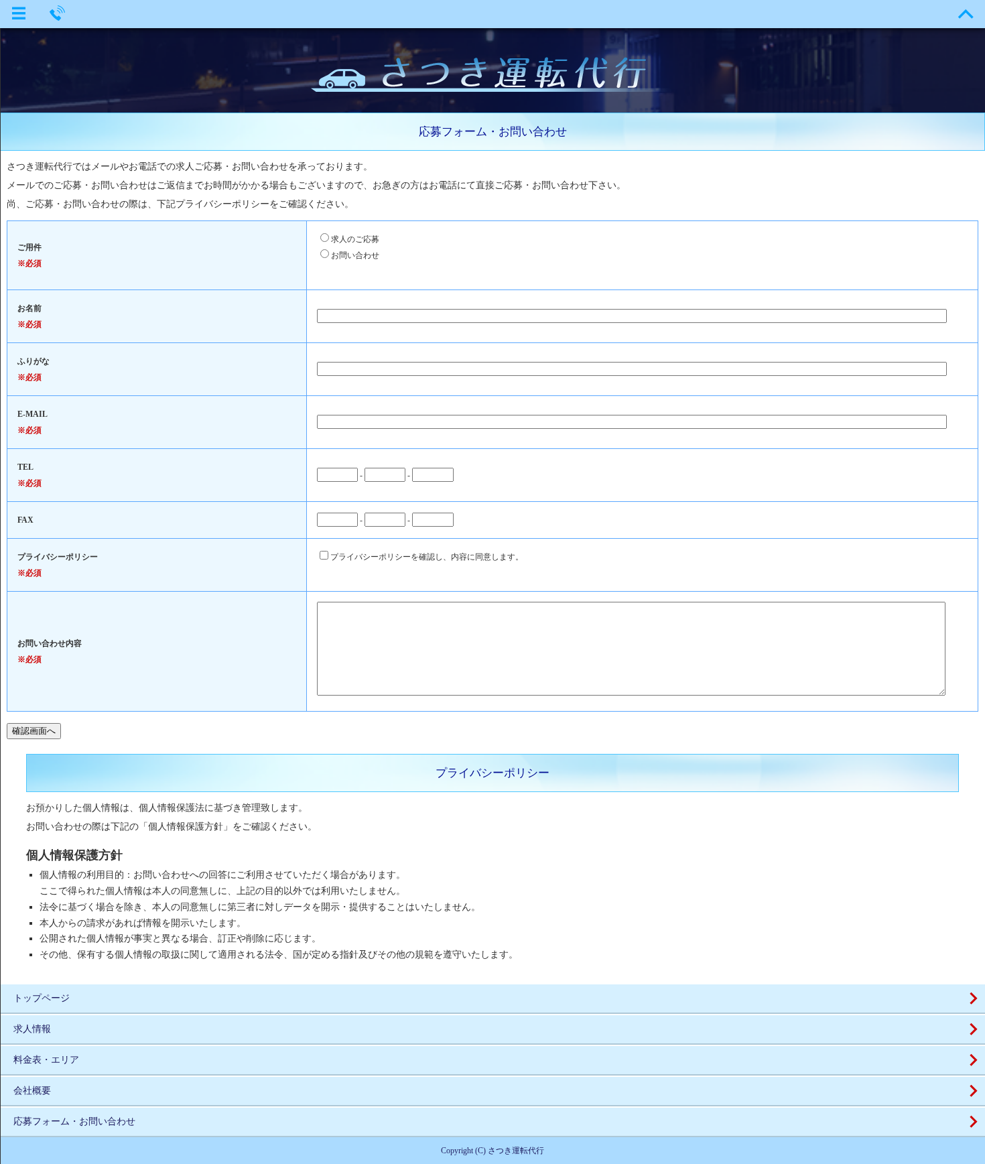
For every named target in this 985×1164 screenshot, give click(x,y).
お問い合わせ (355, 255)
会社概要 (32, 1091)
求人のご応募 (355, 239)
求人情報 (32, 1029)
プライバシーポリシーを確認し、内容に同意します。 (426, 557)
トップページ (41, 998)
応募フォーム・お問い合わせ (74, 1121)
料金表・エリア (46, 1060)
